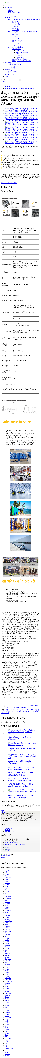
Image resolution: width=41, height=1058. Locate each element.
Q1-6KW (15, 26)
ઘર (5, 5)
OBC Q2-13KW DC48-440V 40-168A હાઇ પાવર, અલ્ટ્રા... (21, 796)
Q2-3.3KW (15, 38)
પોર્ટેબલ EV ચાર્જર (17, 54)
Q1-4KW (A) (16, 23)
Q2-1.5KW (15, 35)
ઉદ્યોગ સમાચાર (13, 73)
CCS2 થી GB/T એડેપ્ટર (19, 59)
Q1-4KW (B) (16, 24)
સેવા (9, 14)
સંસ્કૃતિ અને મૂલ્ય (14, 12)
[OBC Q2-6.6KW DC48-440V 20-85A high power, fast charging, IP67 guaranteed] (22, 780)
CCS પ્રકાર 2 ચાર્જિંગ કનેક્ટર (21, 61)
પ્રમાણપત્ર (12, 16)
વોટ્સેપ (3, 857)
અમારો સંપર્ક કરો (10, 75)
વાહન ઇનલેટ (20, 50)
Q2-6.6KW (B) (16, 42)
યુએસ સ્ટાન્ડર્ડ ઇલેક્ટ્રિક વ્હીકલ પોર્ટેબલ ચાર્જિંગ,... (20, 762)
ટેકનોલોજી (11, 68)
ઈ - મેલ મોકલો (5, 856)
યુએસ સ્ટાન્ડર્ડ (20, 57)
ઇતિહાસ (10, 11)
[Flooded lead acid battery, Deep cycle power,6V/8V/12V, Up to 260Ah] (22, 745)
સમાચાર (7, 69)
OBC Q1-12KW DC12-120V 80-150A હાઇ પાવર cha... (21, 774)
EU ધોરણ (19, 56)
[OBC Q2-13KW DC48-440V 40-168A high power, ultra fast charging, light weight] (22, 791)
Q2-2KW (15, 37)
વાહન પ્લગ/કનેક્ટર (22, 52)
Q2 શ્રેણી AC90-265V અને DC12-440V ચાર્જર (19, 88)
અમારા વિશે (8, 7)
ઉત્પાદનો (7, 18)
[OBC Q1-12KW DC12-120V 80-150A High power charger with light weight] (22, 769)
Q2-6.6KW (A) (17, 40)
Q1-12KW (15, 30)
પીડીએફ (14, 183)
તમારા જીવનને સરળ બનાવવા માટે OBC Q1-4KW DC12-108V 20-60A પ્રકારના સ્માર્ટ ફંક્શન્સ (19, 706)
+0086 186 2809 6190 (11, 842)
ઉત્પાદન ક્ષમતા (13, 66)
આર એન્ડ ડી (9, 62)
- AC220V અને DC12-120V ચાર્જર (24, 19)
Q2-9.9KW (15, 43)
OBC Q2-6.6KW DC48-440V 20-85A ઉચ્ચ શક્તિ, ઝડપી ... (21, 785)
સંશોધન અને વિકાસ (14, 64)
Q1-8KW (15, 28)
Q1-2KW (15, 21)
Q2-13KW (15, 45)
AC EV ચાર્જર (16, 49)
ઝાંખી (10, 9)
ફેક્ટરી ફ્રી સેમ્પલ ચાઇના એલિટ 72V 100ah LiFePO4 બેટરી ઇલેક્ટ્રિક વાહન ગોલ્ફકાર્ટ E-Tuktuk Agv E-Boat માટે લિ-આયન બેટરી (20, 711)
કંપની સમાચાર (12, 71)
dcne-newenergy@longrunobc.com (15, 844)
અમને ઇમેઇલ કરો (6, 183)
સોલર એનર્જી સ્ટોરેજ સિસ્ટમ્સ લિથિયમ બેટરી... (19, 738)
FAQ (6, 76)
